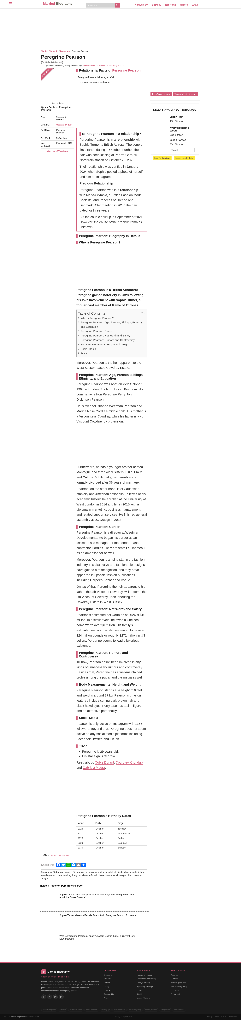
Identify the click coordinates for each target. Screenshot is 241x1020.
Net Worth (170, 5)
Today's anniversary (145, 975)
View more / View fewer (57, 151)
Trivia (84, 353)
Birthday (156, 5)
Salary (139, 990)
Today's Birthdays (162, 158)
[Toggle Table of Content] (141, 313)
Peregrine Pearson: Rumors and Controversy (108, 340)
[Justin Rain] (160, 119)
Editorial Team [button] (88, 66)
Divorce (107, 990)
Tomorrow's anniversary (146, 979)
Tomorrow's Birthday (184, 158)
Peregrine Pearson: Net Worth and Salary (105, 335)
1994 (70, 125)
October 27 (61, 125)
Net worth (107, 979)
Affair (195, 5)
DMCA (223, 1017)
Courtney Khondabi (129, 762)
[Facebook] (43, 996)
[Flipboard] (61, 996)
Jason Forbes (178, 140)
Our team (174, 979)
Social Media (88, 348)
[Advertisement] (120, 28)
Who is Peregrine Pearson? (97, 318)
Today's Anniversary (161, 94)
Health (139, 994)
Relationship (109, 994)
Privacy (209, 1017)
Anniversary (141, 5)
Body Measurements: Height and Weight (105, 344)
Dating (106, 987)
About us (174, 975)
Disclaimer (232, 1017)
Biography (65, 51)
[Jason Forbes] (160, 142)
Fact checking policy (179, 987)
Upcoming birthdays (145, 987)
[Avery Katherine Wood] (160, 130)
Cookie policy (176, 994)
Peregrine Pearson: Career (97, 331)
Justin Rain (176, 116)
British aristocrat (60, 855)
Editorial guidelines (178, 983)
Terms (216, 1017)
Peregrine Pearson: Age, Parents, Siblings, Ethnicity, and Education (112, 324)
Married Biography (50, 51)
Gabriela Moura (94, 767)
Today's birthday (143, 983)
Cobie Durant (104, 762)
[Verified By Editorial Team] (89, 57)
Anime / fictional (143, 998)
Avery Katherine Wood (179, 129)
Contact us (175, 990)
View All (175, 150)
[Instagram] (55, 996)
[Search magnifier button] (117, 5)
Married (58, 3)
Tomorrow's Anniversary (185, 94)
